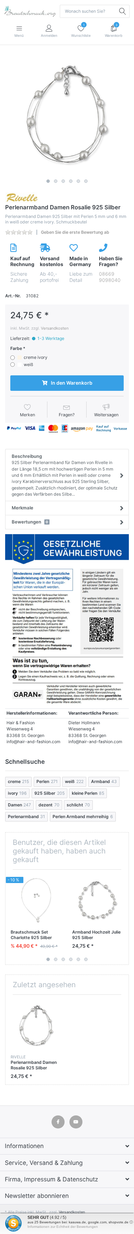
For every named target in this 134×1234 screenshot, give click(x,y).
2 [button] (55, 181)
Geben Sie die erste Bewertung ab (75, 232)
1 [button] (48, 181)
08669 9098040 (110, 277)
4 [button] (70, 181)
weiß (28, 364)
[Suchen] (123, 11)
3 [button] (63, 181)
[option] (67, 114)
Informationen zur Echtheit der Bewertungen (62, 1227)
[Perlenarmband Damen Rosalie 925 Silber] (67, 114)
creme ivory (35, 357)
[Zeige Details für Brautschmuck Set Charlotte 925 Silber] (36, 900)
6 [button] (86, 181)
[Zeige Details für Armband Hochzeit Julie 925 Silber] (97, 900)
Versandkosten (55, 328)
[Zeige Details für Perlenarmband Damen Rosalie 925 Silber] (36, 1025)
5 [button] (78, 181)
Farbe (16, 348)
